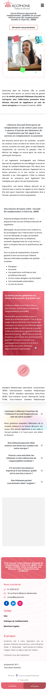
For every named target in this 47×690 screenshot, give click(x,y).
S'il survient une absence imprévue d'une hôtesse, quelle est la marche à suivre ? (21, 470)
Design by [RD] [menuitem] (24, 680)
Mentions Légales (11, 626)
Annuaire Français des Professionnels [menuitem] (28, 675)
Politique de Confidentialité (16, 621)
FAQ (5, 616)
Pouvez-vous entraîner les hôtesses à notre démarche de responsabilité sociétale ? (21, 458)
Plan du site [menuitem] (11, 675)
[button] (23, 27)
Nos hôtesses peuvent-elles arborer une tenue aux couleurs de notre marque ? (21, 445)
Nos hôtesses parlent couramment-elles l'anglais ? (21, 481)
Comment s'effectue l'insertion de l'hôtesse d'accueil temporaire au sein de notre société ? (21, 414)
